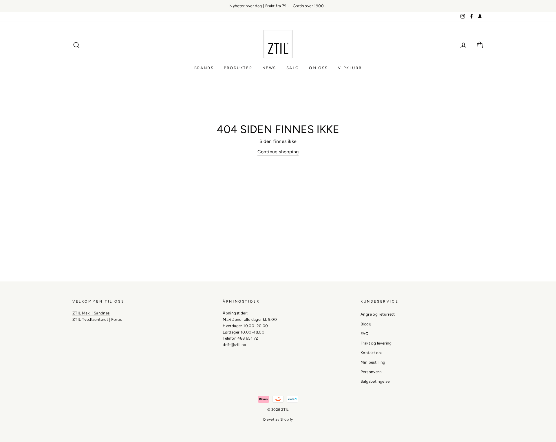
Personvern (371, 371)
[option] (278, 6)
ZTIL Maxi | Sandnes (91, 313)
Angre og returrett (378, 314)
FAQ (365, 333)
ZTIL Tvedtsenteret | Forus (97, 319)
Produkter (238, 68)
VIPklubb (350, 68)
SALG (292, 68)
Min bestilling (373, 362)
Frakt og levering (376, 343)
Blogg (366, 324)
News (269, 68)
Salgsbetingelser (376, 381)
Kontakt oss (371, 352)
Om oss (318, 68)
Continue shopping (278, 151)
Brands (204, 68)
